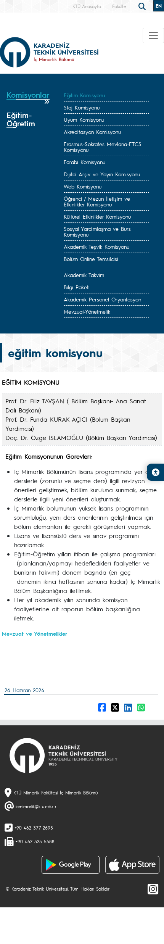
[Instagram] (153, 889)
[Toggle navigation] (153, 35)
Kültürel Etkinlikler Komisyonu (97, 216)
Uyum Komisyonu (84, 119)
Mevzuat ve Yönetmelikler (34, 633)
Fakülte (119, 6)
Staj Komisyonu (82, 107)
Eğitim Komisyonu (84, 95)
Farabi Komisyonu (84, 161)
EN (159, 6)
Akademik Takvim (84, 274)
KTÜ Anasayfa (86, 6)
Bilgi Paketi (77, 287)
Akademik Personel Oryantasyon (102, 299)
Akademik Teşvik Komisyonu (96, 246)
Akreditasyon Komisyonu (92, 131)
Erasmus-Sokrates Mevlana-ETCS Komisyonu (102, 146)
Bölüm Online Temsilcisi (91, 258)
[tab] (28, 97)
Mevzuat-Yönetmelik (87, 311)
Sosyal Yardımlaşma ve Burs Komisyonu (97, 231)
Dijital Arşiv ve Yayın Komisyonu (102, 174)
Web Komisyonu (82, 186)
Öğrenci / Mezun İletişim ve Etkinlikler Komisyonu (97, 201)
